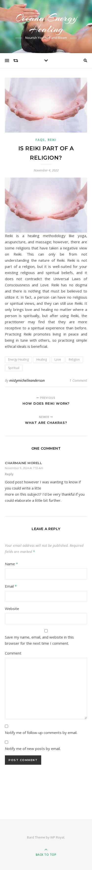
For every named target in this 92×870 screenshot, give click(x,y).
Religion (74, 359)
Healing (41, 359)
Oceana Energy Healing (46, 23)
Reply (9, 474)
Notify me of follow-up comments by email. (41, 732)
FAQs (40, 140)
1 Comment (78, 380)
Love (57, 359)
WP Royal (57, 837)
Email (11, 586)
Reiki (52, 140)
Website (12, 608)
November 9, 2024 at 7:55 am (24, 468)
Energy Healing (18, 359)
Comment (13, 653)
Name (11, 563)
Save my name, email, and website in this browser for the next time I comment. (39, 640)
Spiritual (13, 368)
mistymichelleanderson (27, 380)
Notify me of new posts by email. (33, 748)
